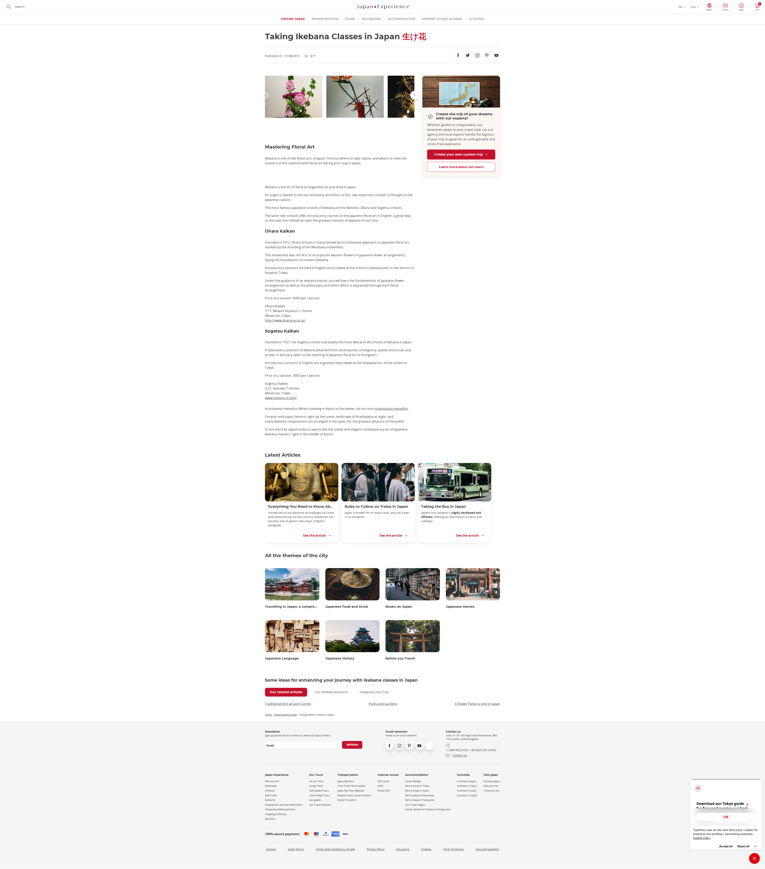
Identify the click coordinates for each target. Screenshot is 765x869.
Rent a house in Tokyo (417, 785)
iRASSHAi (270, 818)
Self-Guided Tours (319, 790)
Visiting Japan (293, 19)
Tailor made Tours (319, 795)
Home (268, 714)
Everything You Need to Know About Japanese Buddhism (301, 507)
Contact (271, 849)
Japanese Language (282, 658)
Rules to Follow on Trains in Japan (376, 507)
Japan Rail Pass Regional (350, 790)
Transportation (325, 19)
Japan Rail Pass (345, 781)
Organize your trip (374, 692)
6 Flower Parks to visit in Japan (477, 704)
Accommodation (401, 19)
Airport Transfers (347, 800)
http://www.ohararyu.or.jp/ (285, 320)
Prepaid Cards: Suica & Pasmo (354, 795)
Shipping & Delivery (276, 814)
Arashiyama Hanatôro (391, 408)
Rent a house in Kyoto (417, 790)
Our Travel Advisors (320, 804)
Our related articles (286, 692)
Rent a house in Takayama (419, 800)
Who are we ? (272, 781)
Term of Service (453, 849)
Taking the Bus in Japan (443, 507)
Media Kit (270, 800)
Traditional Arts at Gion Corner (288, 704)
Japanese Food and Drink (346, 606)
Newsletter (271, 785)
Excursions (371, 19)
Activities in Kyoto (466, 790)
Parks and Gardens (383, 704)
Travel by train (491, 790)
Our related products (331, 692)
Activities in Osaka (467, 795)
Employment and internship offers (284, 804)
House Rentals (413, 781)
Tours (350, 19)
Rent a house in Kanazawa (419, 795)
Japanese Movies (460, 606)
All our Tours (316, 781)
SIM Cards (383, 781)
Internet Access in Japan (442, 19)
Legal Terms (296, 849)
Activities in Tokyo (467, 785)
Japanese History (339, 658)
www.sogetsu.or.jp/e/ (281, 398)
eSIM (380, 785)
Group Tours (316, 785)
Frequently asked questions (280, 809)
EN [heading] (680, 7)
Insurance (402, 849)
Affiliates (270, 790)
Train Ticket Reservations (351, 785)
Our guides (315, 800)
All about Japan (492, 781)
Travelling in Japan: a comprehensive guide (292, 606)
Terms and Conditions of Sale (335, 849)
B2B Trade (271, 795)
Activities (476, 19)
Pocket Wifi (384, 790)
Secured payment (487, 849)
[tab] (286, 692)
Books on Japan (398, 606)
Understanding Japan (285, 714)
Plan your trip (491, 785)
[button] (265, 95)
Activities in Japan (466, 781)
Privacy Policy (375, 849)
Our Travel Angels (415, 804)
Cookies (426, 849)
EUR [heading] (693, 7)
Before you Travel (400, 658)
